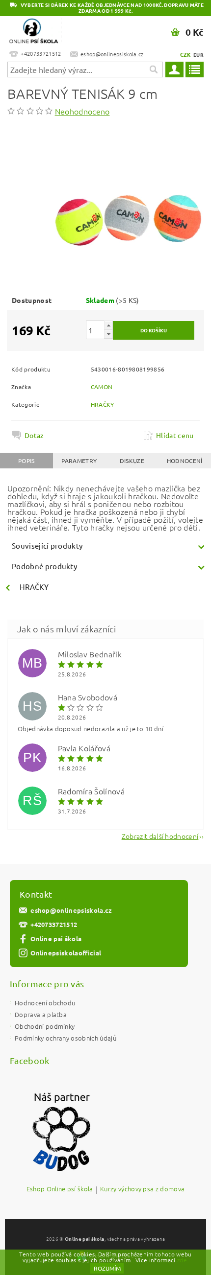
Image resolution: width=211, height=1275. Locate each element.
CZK (185, 54)
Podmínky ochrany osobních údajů (65, 1038)
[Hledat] (153, 69)
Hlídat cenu (175, 435)
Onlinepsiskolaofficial (65, 953)
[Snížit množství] (108, 334)
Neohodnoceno (82, 111)
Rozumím (107, 1268)
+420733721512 (53, 924)
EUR (198, 54)
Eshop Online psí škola (59, 1189)
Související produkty (47, 545)
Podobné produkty (44, 566)
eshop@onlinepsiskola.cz (71, 910)
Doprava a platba (41, 1014)
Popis (26, 460)
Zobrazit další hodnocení (160, 835)
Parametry (79, 460)
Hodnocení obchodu (45, 1002)
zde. (182, 1260)
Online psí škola (55, 938)
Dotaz (34, 435)
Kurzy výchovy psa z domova (142, 1189)
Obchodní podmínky (45, 1026)
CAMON (102, 387)
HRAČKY (102, 404)
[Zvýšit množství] (108, 325)
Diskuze (132, 460)
